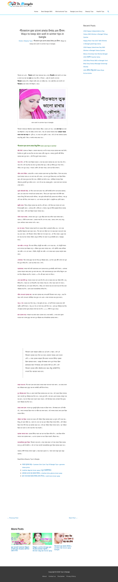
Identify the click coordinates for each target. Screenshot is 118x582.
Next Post (73, 518)
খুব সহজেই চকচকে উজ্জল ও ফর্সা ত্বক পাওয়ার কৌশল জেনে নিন (20, 549)
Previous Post (12, 518)
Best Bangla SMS (46, 11)
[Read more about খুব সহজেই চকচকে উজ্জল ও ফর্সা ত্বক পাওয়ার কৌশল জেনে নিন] (20, 539)
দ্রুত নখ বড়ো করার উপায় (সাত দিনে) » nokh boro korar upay (41, 476)
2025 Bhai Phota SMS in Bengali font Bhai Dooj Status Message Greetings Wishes (95, 63)
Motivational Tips (61, 11)
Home (36, 11)
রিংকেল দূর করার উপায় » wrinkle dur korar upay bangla (63, 548)
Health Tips (100, 11)
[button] (108, 11)
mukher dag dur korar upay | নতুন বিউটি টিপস (36, 470)
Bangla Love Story (76, 11)
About (44, 576)
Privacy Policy (71, 576)
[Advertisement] (42, 61)
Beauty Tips (89, 11)
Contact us (52, 576)
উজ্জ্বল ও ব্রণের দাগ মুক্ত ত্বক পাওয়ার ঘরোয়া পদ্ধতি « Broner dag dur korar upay (42, 549)
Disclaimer (61, 576)
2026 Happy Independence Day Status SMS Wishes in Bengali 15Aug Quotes (95, 34)
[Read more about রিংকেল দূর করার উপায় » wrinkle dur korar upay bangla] (64, 538)
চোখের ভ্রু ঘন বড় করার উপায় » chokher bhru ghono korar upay (42, 473)
